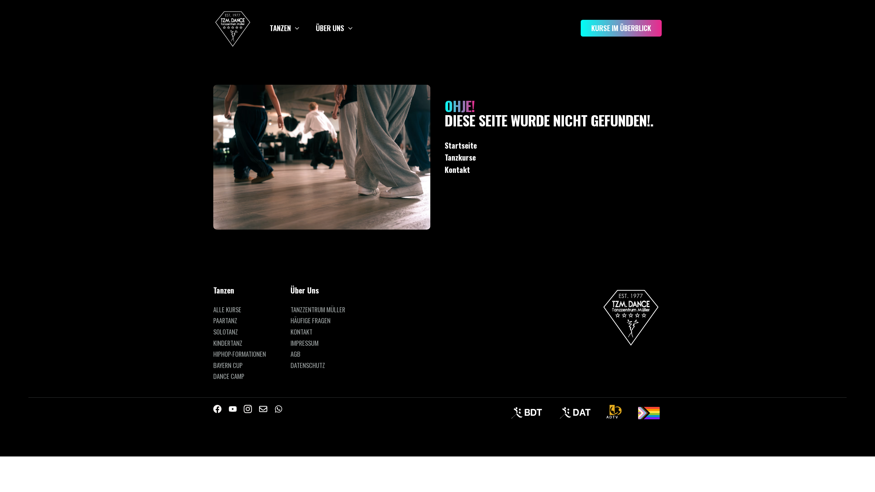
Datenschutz (308, 365)
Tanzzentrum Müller (318, 309)
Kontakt (301, 332)
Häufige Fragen (311, 320)
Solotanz (225, 332)
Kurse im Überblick (621, 28)
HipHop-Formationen (239, 354)
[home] (232, 28)
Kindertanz (227, 343)
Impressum (305, 343)
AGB (295, 354)
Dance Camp (228, 376)
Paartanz (225, 320)
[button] (286, 28)
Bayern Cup (228, 365)
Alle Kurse (227, 309)
